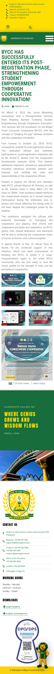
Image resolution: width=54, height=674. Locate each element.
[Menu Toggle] (49, 38)
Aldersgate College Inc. (22, 38)
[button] (30, 27)
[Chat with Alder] (42, 656)
